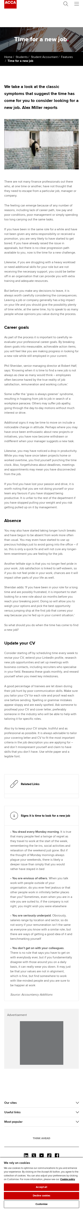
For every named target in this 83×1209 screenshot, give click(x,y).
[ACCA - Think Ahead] (10, 7)
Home (8, 57)
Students (22, 57)
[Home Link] (41, 1138)
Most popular (13, 1122)
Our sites (10, 1103)
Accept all (41, 1187)
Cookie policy (67, 1179)
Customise (41, 1204)
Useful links (12, 1112)
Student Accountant (44, 57)
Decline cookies (41, 1195)
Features (67, 57)
